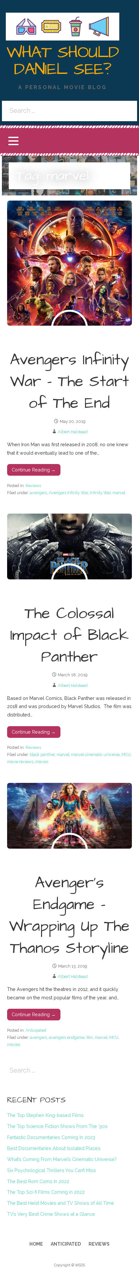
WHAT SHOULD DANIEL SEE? (62, 61)
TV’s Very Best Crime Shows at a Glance (51, 1214)
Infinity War (100, 492)
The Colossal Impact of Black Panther (69, 635)
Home (36, 1244)
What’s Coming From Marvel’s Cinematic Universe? (62, 1159)
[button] (13, 141)
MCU (126, 754)
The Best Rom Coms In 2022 (38, 1181)
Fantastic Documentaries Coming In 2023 (51, 1137)
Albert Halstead (73, 431)
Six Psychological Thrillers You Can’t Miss (51, 1170)
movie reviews (20, 761)
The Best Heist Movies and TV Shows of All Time (60, 1203)
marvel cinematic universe (95, 754)
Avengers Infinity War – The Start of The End (69, 381)
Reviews (33, 485)
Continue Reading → (34, 469)
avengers (38, 492)
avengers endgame (66, 1037)
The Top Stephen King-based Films (45, 1115)
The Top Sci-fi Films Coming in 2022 (46, 1192)
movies (41, 761)
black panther (42, 754)
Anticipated (36, 1030)
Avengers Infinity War (68, 492)
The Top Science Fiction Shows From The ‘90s (57, 1126)
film (89, 1037)
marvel (118, 492)
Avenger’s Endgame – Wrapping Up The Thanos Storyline (69, 915)
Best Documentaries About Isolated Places (54, 1148)
